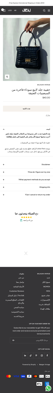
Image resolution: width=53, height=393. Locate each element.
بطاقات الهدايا (45, 309)
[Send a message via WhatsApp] (48, 388)
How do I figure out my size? (39, 172)
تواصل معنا (20, 282)
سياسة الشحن (19, 307)
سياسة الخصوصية (17, 312)
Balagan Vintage (43, 85)
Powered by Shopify (29, 364)
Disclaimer (46, 164)
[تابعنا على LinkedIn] (25, 355)
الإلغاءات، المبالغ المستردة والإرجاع (15, 301)
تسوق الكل (46, 282)
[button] (13, 10)
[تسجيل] (13, 340)
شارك (48, 115)
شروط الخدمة (19, 316)
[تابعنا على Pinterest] (36, 355)
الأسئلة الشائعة (18, 287)
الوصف (48, 129)
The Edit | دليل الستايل (16, 296)
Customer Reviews (16, 291)
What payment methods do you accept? (34, 180)
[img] (26, 217)
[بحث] (44, 10)
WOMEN (46, 287)
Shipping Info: (44, 187)
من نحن (21, 278)
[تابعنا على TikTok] (30, 355)
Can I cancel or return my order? (37, 195)
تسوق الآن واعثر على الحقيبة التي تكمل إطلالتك (23, 137)
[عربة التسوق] (4, 10)
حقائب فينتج (46, 296)
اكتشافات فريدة (44, 304)
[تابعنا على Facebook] (47, 355)
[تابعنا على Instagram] (41, 355)
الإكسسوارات (45, 300)
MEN (48, 291)
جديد (48, 278)
